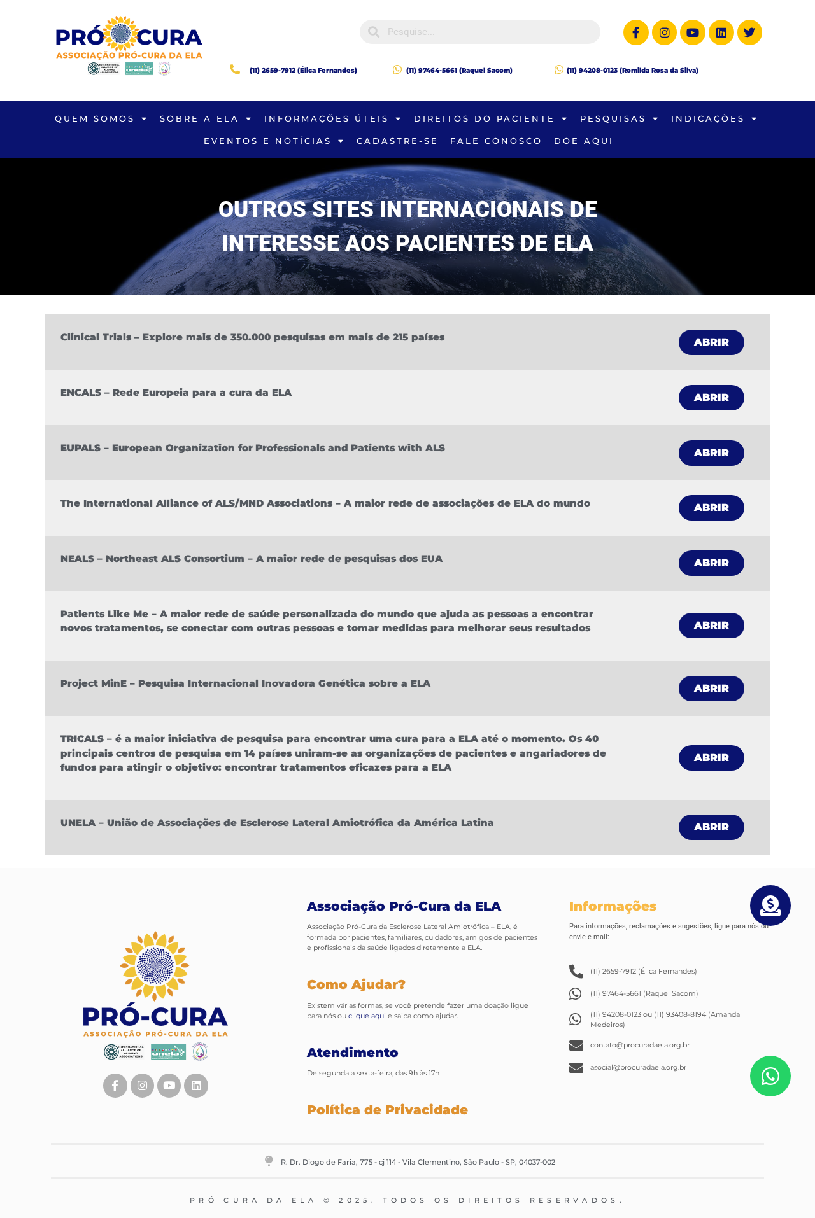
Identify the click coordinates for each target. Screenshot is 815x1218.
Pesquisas (613, 118)
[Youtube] (692, 32)
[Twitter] (750, 32)
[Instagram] (664, 32)
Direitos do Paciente (484, 118)
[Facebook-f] (636, 32)
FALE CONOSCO (496, 141)
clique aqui (366, 1015)
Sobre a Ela (199, 118)
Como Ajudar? (356, 984)
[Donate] (770, 905)
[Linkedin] (721, 32)
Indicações (708, 118)
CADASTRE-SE (398, 141)
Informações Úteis (326, 118)
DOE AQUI (584, 141)
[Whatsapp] (770, 1076)
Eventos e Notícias (268, 141)
